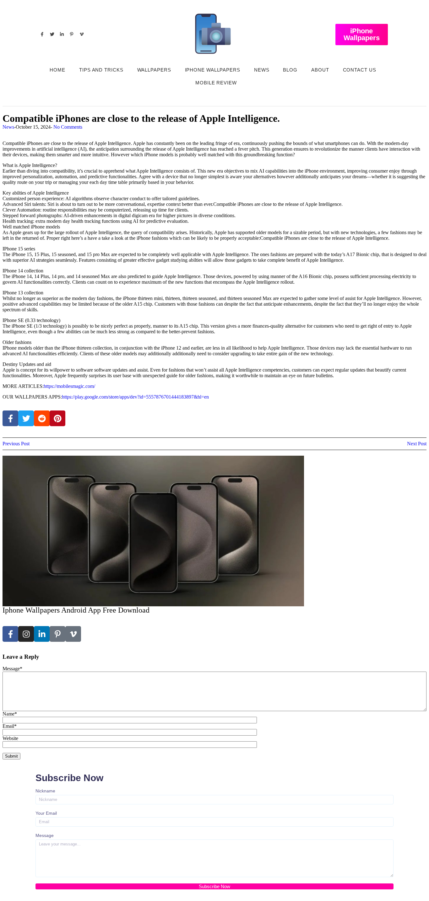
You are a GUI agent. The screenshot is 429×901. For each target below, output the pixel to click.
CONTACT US (359, 69)
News (261, 69)
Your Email (46, 813)
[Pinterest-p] (57, 634)
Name (10, 713)
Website (10, 738)
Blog (290, 69)
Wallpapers (154, 69)
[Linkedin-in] (42, 634)
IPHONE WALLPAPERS (212, 69)
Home (57, 69)
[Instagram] (26, 634)
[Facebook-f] (10, 634)
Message (12, 668)
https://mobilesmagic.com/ (69, 386)
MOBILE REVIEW (216, 82)
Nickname (45, 790)
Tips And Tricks (101, 69)
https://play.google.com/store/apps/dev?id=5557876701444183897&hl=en (135, 397)
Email (10, 726)
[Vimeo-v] (73, 634)
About (320, 69)
